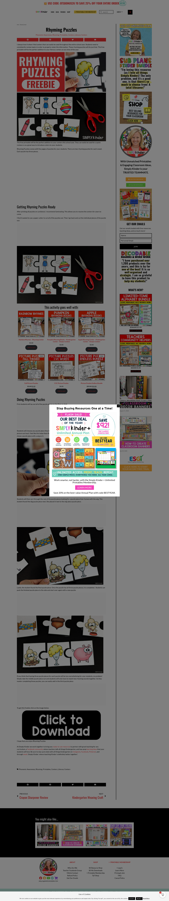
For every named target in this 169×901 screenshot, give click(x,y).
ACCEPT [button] (131, 898)
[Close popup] (118, 406)
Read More (146, 898)
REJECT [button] (139, 898)
